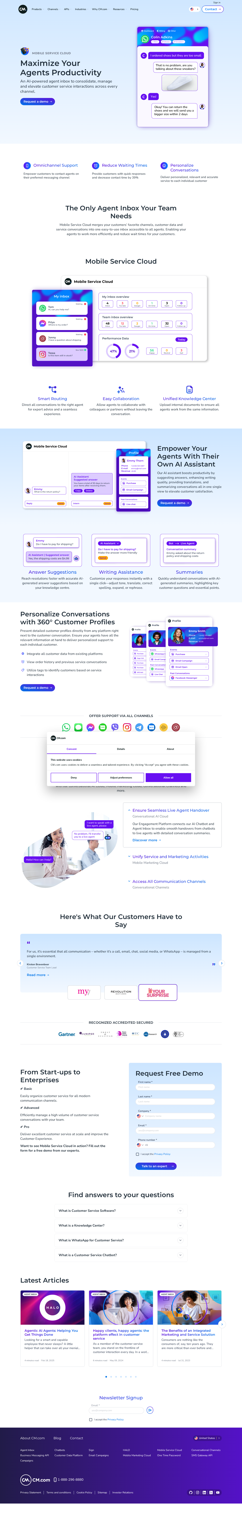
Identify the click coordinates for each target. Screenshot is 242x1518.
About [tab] (170, 749)
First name (145, 1082)
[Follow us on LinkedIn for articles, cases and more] (204, 1492)
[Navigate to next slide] (221, 963)
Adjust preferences (121, 777)
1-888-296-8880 (70, 1479)
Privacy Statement (30, 1492)
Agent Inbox (27, 1450)
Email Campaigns (99, 1455)
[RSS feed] (211, 1492)
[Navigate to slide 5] (121, 1376)
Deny (74, 777)
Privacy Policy (162, 1154)
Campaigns (26, 1460)
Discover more (145, 840)
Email (142, 1125)
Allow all (168, 777)
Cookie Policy (84, 1492)
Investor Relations (122, 1492)
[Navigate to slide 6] (125, 1376)
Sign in (216, 2)
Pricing (134, 9)
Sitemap (102, 1492)
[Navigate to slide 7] (130, 1376)
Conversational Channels (206, 1450)
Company (144, 1111)
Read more (36, 975)
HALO (126, 1450)
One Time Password (169, 1455)
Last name (145, 1096)
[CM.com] (22, 9)
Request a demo (36, 101)
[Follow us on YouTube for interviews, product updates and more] (217, 1492)
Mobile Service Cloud (169, 1450)
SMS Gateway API (201, 1455)
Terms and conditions (58, 1492)
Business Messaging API (34, 1455)
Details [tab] (121, 749)
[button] (140, 1145)
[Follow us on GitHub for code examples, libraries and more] (191, 1492)
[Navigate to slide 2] (106, 1376)
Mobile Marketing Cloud (137, 1455)
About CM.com (32, 1438)
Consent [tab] (72, 749)
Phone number (147, 1140)
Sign (91, 1450)
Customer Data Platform (68, 1455)
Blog (57, 1438)
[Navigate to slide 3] (111, 1376)
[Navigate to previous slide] (20, 963)
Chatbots (59, 1450)
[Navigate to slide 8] (135, 1376)
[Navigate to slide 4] (116, 1376)
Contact (211, 9)
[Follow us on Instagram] (197, 1492)
